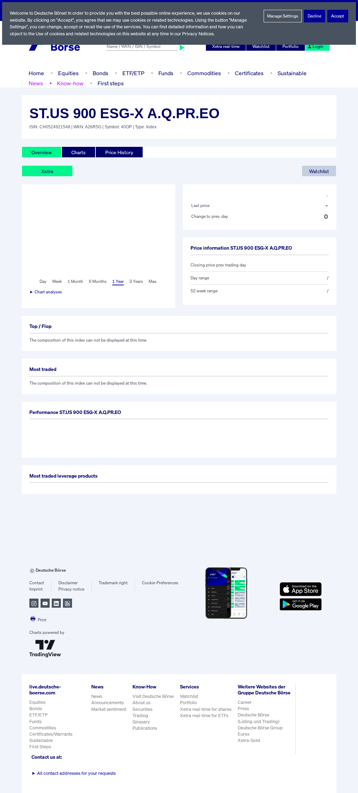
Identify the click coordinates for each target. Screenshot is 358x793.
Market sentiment (108, 709)
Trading (140, 716)
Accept (337, 16)
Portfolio (290, 46)
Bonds (100, 73)
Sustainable (292, 73)
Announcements (107, 703)
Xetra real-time (225, 46)
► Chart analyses (45, 291)
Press (243, 709)
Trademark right (113, 582)
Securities (142, 709)
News (36, 83)
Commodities (204, 73)
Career (245, 702)
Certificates (249, 73)
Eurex (244, 734)
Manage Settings (282, 16)
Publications (145, 728)
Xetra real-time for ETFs (204, 716)
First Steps (40, 747)
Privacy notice (71, 589)
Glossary (141, 722)
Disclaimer (68, 582)
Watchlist (261, 46)
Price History (119, 152)
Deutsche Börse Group (260, 728)
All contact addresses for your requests (73, 773)
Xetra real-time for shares (205, 709)
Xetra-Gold (249, 740)
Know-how (70, 83)
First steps (111, 83)
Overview (41, 152)
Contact (36, 582)
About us (141, 703)
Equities (68, 73)
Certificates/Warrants (50, 734)
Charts (78, 152)
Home (36, 73)
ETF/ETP (133, 73)
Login (318, 46)
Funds (165, 73)
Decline (314, 16)
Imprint (36, 589)
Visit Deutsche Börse (153, 696)
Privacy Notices (198, 34)
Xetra (47, 171)
